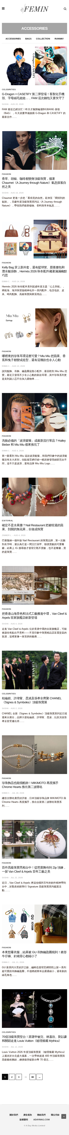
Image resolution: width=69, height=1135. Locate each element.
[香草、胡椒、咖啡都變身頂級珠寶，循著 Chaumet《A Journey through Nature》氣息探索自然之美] (34, 150)
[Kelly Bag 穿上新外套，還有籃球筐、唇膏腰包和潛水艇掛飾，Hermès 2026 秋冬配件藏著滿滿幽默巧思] (34, 239)
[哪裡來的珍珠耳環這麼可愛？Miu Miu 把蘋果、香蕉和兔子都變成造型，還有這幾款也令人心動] (34, 327)
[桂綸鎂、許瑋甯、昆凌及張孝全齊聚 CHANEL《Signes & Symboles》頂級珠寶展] (34, 670)
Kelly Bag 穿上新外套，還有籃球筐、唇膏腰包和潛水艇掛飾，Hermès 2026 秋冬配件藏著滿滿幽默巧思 (34, 271)
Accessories (13, 39)
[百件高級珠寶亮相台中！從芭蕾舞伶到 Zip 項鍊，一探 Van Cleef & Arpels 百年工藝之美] (34, 839)
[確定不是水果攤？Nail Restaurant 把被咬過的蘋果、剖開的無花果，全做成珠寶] (34, 497)
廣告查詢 (27, 1115)
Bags (28, 39)
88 (32, 1077)
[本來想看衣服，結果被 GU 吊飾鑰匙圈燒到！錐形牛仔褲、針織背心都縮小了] (34, 924)
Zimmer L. (7, 535)
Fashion (6, 174)
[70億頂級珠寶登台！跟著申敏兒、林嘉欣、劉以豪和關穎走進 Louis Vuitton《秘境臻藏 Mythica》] (34, 1008)
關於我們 (14, 1115)
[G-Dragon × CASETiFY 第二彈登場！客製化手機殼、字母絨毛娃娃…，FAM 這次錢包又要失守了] (34, 66)
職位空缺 (55, 1115)
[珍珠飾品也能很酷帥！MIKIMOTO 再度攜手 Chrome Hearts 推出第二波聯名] (34, 754)
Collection (43, 39)
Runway (59, 39)
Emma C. (6, 281)
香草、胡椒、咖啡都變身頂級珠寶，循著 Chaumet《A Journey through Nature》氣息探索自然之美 (34, 182)
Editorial (7, 521)
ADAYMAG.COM (41, 1119)
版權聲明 (24, 1119)
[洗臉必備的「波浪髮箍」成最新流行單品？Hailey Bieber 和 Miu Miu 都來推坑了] (34, 412)
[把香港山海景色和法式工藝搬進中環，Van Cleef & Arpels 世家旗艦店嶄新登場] (34, 585)
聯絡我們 (41, 1115)
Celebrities (9, 90)
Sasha (5, 104)
